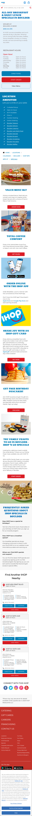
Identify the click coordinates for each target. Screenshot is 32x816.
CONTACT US (7, 729)
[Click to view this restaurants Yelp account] (26, 687)
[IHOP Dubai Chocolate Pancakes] (16, 492)
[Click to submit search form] (30, 8)
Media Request (5, 747)
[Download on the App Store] (11, 276)
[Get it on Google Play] (20, 276)
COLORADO (7, 156)
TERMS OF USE (19, 781)
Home (7, 152)
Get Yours (16, 254)
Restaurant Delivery (6, 738)
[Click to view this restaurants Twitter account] (11, 687)
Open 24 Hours (10, 586)
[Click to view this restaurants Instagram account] (16, 687)
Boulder (17, 156)
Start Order (16, 80)
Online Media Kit (5, 750)
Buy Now (16, 359)
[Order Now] (28, 2)
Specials (14, 159)
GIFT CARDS (7, 715)
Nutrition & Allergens (22, 755)
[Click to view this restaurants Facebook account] (5, 687)
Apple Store (7, 301)
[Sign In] (24, 2)
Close (16, 813)
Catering (21, 606)
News (18, 740)
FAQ (18, 743)
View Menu (16, 86)
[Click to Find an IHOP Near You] (2, 8)
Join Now (16, 410)
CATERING (6, 710)
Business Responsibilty (23, 752)
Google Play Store (19, 301)
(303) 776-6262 (9, 602)
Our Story (19, 736)
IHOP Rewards (5, 740)
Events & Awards (21, 747)
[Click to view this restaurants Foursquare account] (21, 687)
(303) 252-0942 (9, 668)
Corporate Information (7, 745)
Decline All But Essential (16, 808)
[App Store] (18, 768)
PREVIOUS (2, 491)
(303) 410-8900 (9, 635)
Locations (16, 152)
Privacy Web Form (22, 750)
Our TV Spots (20, 745)
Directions (16, 74)
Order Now (16, 207)
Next (30, 491)
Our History (20, 738)
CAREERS (6, 719)
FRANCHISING (8, 724)
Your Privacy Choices (16, 803)
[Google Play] (6, 768)
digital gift (6, 352)
